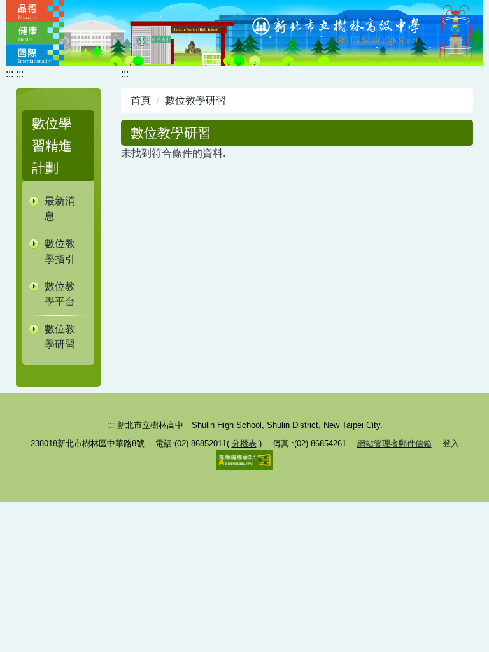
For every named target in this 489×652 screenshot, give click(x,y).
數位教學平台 (60, 294)
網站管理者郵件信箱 (394, 443)
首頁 (141, 100)
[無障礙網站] (244, 459)
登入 (451, 443)
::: (20, 73)
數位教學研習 (60, 336)
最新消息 (60, 208)
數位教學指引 (60, 251)
